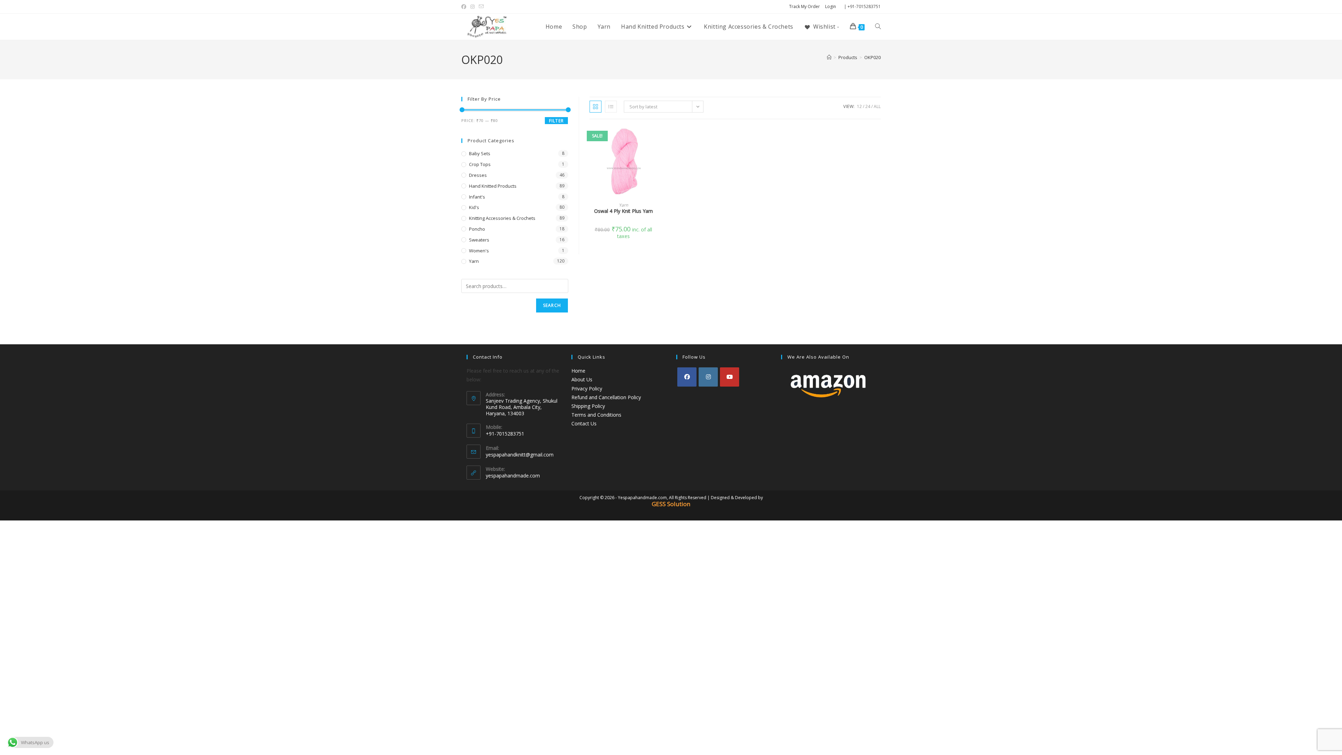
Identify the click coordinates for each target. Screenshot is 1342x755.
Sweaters (479, 240)
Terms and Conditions (596, 414)
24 (867, 106)
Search (552, 305)
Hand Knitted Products (493, 186)
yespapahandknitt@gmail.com (520, 454)
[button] (655, 157)
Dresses (478, 175)
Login (830, 6)
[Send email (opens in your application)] (481, 6)
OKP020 (872, 57)
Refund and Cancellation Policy (606, 397)
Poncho (477, 229)
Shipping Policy (588, 406)
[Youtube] (729, 377)
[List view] (611, 107)
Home (578, 370)
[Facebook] (687, 377)
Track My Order (804, 6)
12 (859, 106)
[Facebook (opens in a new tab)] (464, 6)
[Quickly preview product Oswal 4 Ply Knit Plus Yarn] (655, 138)
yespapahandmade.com (513, 475)
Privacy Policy (586, 388)
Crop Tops (480, 164)
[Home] (829, 57)
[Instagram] (708, 377)
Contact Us (584, 423)
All (877, 106)
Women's (479, 250)
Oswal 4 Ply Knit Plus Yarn (623, 211)
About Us (581, 379)
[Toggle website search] (878, 26)
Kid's (474, 207)
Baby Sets (479, 153)
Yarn (623, 205)
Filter (556, 121)
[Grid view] (595, 107)
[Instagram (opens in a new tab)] (472, 6)
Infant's (477, 197)
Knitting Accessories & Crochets (502, 218)
